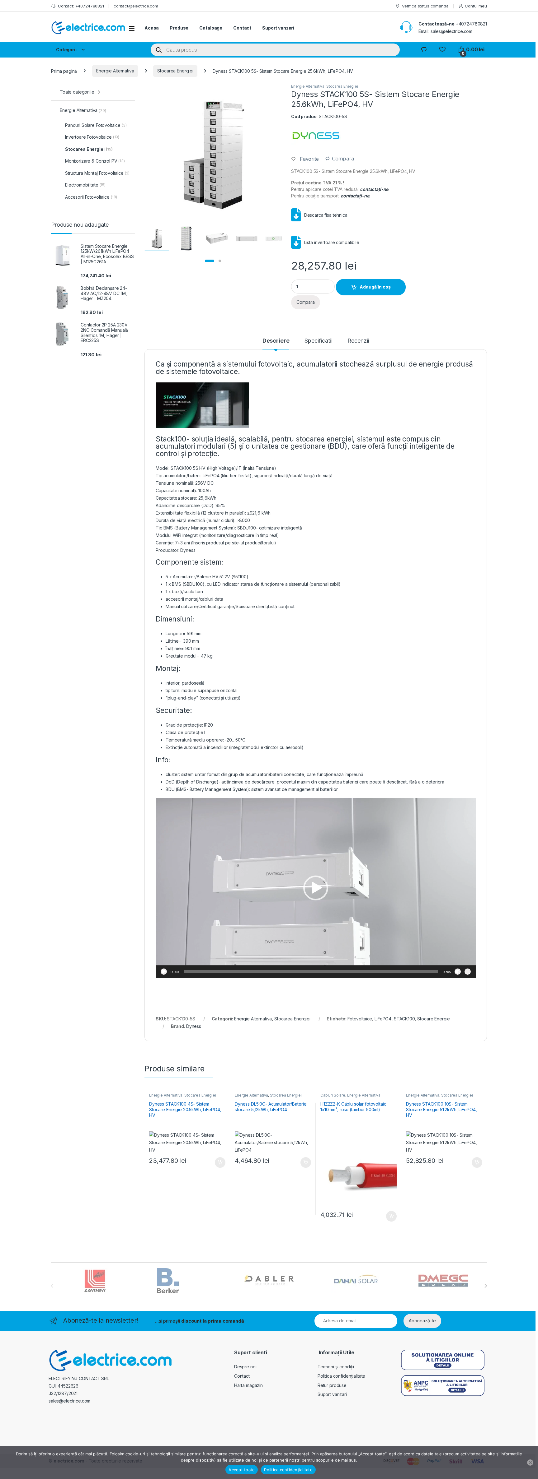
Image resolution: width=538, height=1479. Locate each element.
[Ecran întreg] (468, 971)
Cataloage (210, 27)
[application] (316, 888)
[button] (315, 888)
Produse (179, 27)
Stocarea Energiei (175, 70)
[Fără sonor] (458, 971)
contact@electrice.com (136, 5)
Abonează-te (422, 1320)
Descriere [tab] (276, 341)
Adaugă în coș (375, 286)
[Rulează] (164, 971)
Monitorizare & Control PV (95, 161)
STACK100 (404, 1018)
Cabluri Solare (332, 1095)
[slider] (310, 971)
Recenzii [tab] (358, 341)
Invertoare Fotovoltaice (92, 137)
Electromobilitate (85, 184)
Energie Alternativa (115, 70)
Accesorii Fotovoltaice (91, 197)
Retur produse (332, 1385)
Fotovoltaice (359, 1018)
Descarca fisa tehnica (325, 215)
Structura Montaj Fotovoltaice (97, 173)
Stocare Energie (433, 1018)
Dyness (193, 1026)
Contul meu (476, 5)
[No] (530, 1462)
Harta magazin (248, 1385)
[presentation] (485, 1286)
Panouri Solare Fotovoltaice (96, 125)
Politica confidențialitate (341, 1376)
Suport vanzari (278, 27)
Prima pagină (64, 70)
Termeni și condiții (336, 1366)
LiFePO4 (383, 1018)
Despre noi (245, 1366)
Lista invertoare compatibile (331, 242)
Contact (242, 27)
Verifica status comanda (425, 5)
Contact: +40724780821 (81, 5)
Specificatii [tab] (318, 341)
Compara (343, 158)
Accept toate (242, 1469)
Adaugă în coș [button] (217, 1162)
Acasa (151, 27)
